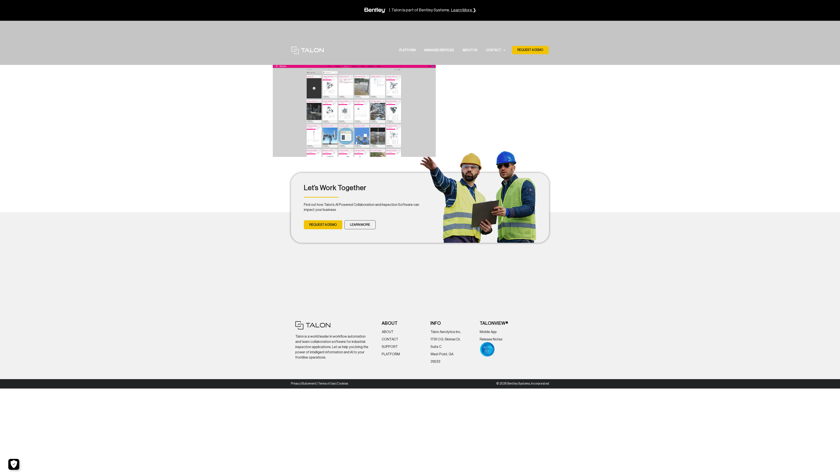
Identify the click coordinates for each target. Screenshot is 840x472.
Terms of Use (326, 383)
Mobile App (488, 332)
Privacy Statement (303, 383)
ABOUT (388, 332)
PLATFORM (407, 50)
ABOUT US (469, 50)
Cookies (342, 383)
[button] (530, 50)
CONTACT (493, 50)
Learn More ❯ (463, 10)
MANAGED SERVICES (439, 50)
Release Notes (491, 339)
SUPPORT (390, 347)
